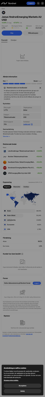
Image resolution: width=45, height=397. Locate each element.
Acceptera (22, 386)
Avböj (22, 391)
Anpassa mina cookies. (11, 380)
